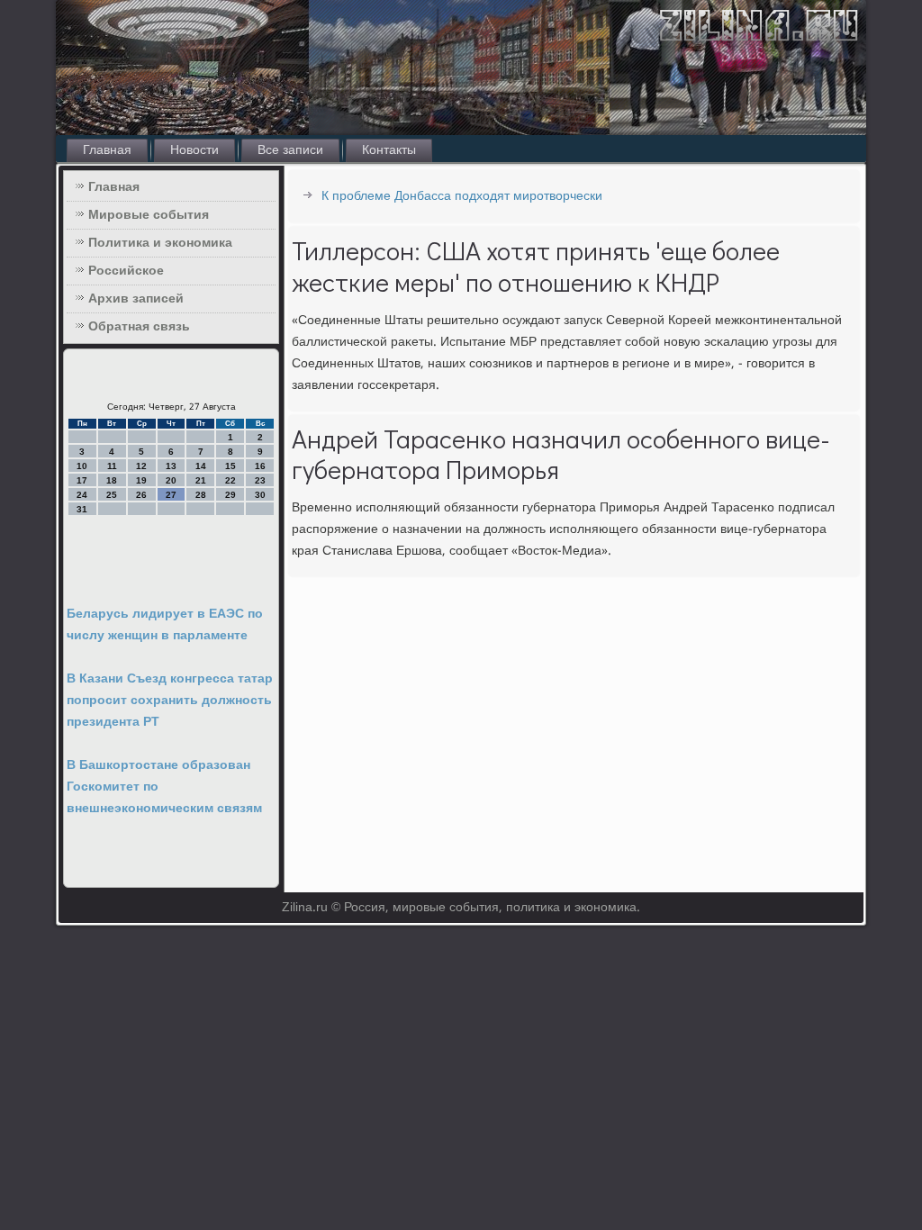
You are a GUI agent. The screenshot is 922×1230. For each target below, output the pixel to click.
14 (200, 466)
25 (111, 495)
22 (230, 480)
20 (171, 480)
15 (230, 466)
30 (260, 495)
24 (82, 495)
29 (230, 495)
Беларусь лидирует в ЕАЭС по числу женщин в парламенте (165, 625)
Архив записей (136, 299)
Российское (126, 271)
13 (171, 466)
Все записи (290, 150)
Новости (194, 150)
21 (200, 480)
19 (141, 480)
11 (112, 466)
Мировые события (148, 215)
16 (260, 466)
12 (141, 466)
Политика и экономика (160, 243)
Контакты (389, 150)
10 (82, 466)
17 (82, 480)
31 (82, 509)
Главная (107, 150)
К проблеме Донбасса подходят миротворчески (461, 196)
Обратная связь (139, 327)
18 (111, 480)
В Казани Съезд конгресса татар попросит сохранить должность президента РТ (170, 700)
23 (260, 480)
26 (141, 495)
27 (171, 495)
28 (200, 495)
